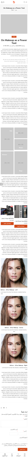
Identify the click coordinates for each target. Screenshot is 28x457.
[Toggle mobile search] (24, 2)
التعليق (25, 419)
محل (25, 455)
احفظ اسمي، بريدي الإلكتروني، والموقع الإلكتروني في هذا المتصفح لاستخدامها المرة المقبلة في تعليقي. (14, 444)
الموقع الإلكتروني (23, 437)
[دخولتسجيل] (3, 2)
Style (12, 10)
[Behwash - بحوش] (14, 2)
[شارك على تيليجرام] (4, 407)
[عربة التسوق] (2, 2)
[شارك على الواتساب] (1, 407)
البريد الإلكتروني (14, 430)
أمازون (26, 219)
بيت (16, 10)
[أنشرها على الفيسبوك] (6, 407)
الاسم (25, 431)
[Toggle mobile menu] (26, 2)
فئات (12, 455)
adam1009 (18, 45)
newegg (12, 217)
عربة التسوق (5, 455)
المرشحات (18, 455)
